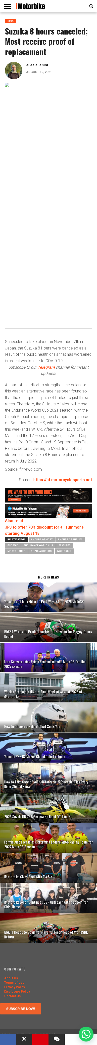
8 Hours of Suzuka (70, 539)
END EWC (12, 545)
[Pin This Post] (40, 1039)
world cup (64, 551)
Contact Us (12, 996)
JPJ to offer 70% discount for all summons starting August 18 (44, 530)
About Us (11, 978)
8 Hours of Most (41, 539)
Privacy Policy (14, 987)
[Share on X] (24, 1039)
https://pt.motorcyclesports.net (62, 479)
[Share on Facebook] (8, 1039)
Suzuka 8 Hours (41, 551)
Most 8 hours (16, 551)
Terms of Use (14, 982)
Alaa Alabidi (37, 65)
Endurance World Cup (38, 545)
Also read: (14, 520)
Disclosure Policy (17, 991)
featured (65, 545)
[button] (86, 1034)
